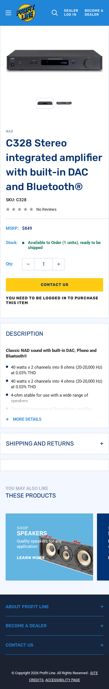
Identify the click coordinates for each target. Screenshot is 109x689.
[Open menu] (8, 13)
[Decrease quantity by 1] (28, 264)
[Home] (25, 13)
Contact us (54, 284)
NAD (9, 131)
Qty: (9, 263)
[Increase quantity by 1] (59, 264)
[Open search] (55, 13)
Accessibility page (62, 680)
